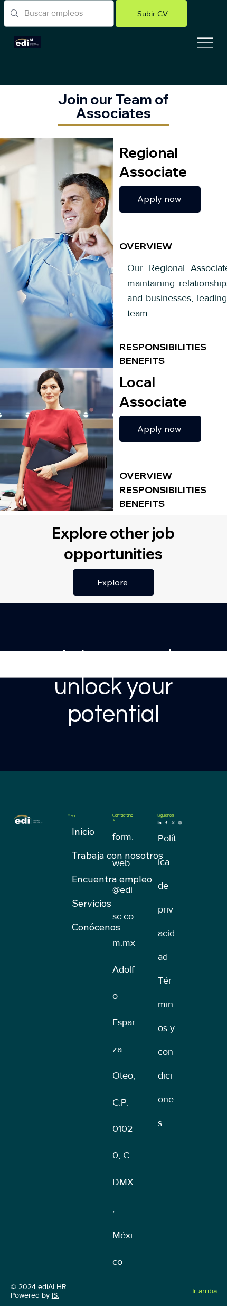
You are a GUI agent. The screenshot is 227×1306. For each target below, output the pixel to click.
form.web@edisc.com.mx (123, 889)
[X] (173, 822)
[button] (151, 13)
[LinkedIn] (159, 822)
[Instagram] (180, 822)
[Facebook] (166, 822)
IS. (55, 1295)
